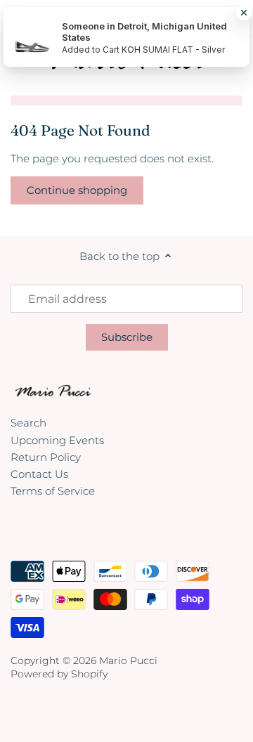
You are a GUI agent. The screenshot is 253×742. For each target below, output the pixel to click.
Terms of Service (53, 490)
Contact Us (39, 474)
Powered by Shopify (59, 673)
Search (28, 422)
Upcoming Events (57, 440)
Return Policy (46, 457)
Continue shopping (77, 190)
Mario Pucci (128, 660)
